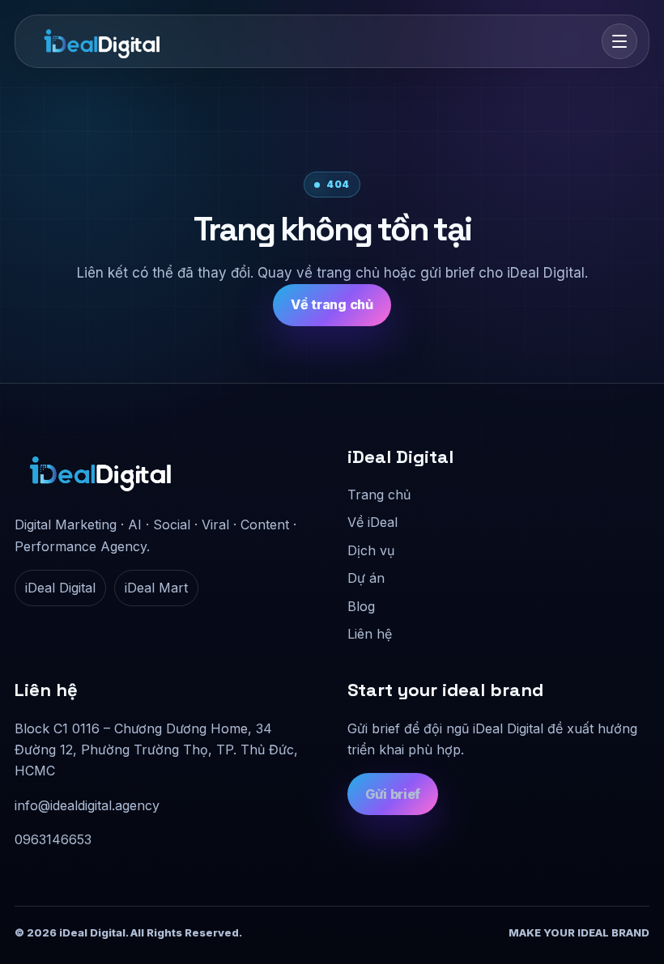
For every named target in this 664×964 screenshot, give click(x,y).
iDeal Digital (60, 588)
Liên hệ (369, 634)
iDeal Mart (156, 588)
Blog (361, 606)
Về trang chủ (331, 304)
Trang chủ (379, 494)
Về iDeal (372, 522)
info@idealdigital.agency (87, 805)
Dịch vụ (370, 550)
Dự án (366, 578)
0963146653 (53, 839)
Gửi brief (392, 794)
